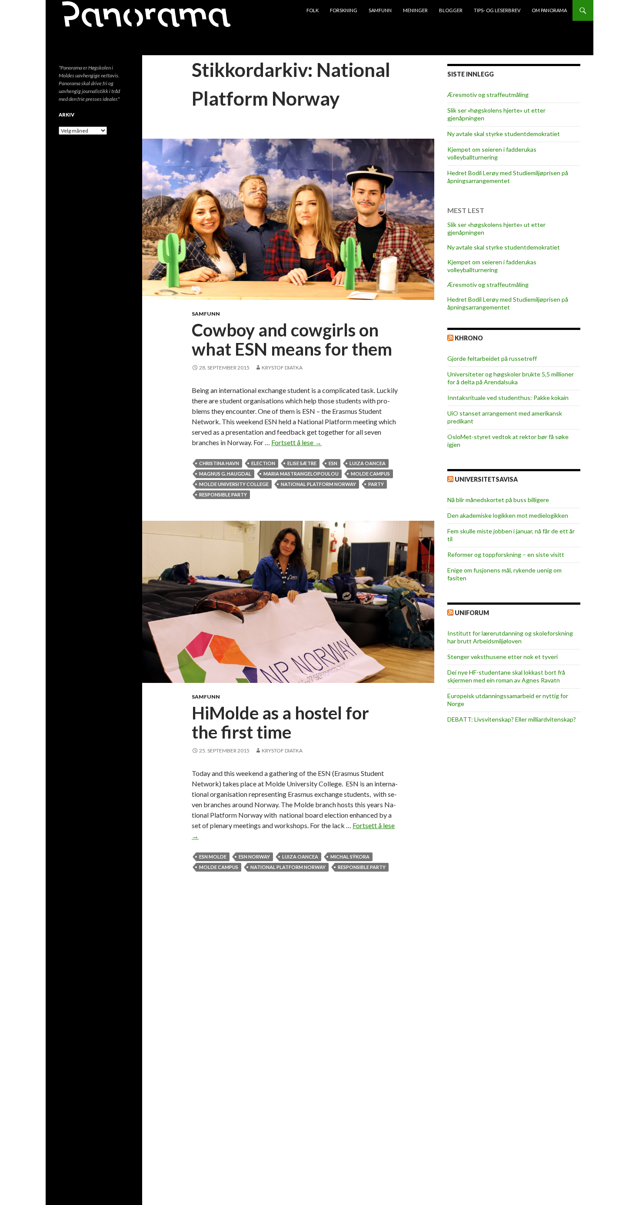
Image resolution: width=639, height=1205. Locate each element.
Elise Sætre (301, 463)
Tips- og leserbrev (497, 10)
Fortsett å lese (296, 442)
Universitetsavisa (486, 479)
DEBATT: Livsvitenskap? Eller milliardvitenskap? (511, 719)
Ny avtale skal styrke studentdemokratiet (503, 133)
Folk (312, 10)
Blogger (451, 10)
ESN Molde (212, 856)
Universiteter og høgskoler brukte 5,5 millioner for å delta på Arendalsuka (510, 378)
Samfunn (380, 10)
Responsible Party (223, 494)
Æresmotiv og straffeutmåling (488, 94)
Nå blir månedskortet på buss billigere (498, 499)
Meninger (415, 10)
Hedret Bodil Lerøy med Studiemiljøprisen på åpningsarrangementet (507, 176)
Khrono (469, 338)
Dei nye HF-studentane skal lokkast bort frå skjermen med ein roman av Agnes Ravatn (506, 676)
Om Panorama (549, 10)
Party (376, 484)
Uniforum (472, 612)
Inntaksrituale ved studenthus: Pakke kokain (508, 397)
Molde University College (234, 484)
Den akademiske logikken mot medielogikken (507, 515)
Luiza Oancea (367, 463)
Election (263, 463)
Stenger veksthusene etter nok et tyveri (502, 656)
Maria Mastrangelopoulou (301, 473)
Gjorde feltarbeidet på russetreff (492, 358)
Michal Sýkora (349, 856)
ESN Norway (254, 856)
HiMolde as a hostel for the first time (280, 722)
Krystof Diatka (282, 367)
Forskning (343, 10)
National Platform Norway (318, 484)
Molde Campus (370, 473)
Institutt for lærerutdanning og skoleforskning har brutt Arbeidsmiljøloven (510, 637)
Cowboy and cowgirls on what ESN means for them (292, 340)
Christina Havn (219, 463)
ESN (333, 463)
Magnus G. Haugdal (225, 473)
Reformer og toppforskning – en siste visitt (505, 554)
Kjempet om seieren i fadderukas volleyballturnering (491, 153)
